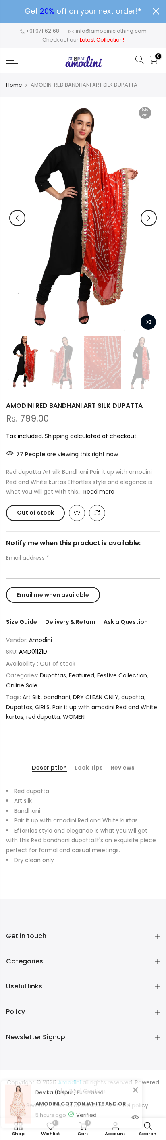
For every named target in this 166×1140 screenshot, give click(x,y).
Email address (27, 558)
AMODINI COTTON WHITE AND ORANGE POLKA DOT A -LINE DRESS (82, 1093)
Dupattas (53, 675)
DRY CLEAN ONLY (95, 697)
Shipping (56, 436)
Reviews (123, 768)
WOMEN (74, 717)
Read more (98, 492)
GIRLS (42, 707)
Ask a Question (126, 622)
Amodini (40, 640)
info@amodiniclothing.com (111, 30)
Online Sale (21, 685)
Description (49, 768)
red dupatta (43, 717)
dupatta (132, 697)
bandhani (57, 697)
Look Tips (89, 768)
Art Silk (32, 697)
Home (14, 85)
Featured (81, 675)
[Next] (149, 218)
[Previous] (17, 218)
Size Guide (21, 622)
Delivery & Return (70, 622)
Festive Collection (122, 675)
